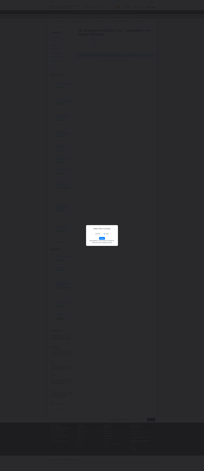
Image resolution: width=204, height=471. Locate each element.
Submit (102, 238)
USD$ (107, 234)
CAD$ (98, 234)
